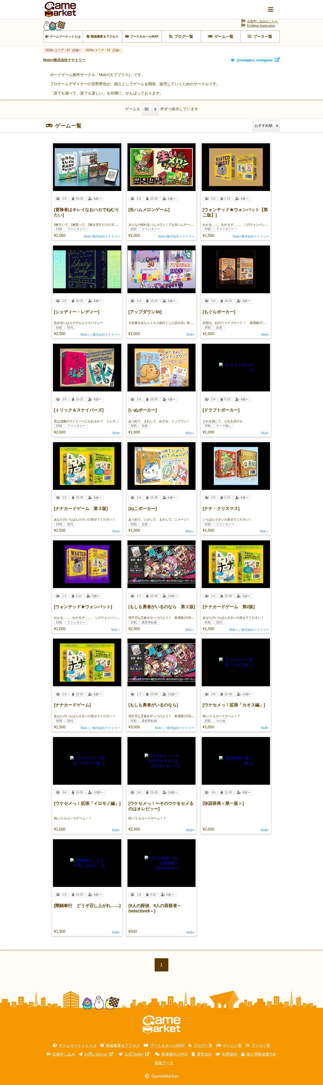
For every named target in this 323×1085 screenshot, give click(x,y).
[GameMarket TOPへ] (161, 1024)
